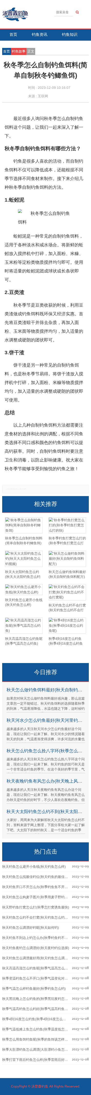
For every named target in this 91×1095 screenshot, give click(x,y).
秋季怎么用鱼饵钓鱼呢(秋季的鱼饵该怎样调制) (37, 1039)
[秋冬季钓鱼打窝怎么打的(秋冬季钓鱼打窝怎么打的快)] (67, 525)
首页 (13, 34)
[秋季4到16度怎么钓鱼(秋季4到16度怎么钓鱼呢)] (67, 626)
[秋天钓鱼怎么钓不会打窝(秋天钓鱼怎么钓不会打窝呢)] (67, 592)
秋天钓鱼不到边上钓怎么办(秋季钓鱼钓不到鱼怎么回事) (44, 938)
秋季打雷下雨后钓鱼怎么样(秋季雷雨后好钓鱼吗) (39, 1060)
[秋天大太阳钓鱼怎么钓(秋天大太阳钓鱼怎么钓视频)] (23, 559)
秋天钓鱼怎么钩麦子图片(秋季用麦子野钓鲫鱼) (37, 897)
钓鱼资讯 (39, 34)
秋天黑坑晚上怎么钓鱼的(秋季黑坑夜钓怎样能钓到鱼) (42, 999)
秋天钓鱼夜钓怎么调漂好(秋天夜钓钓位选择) (35, 948)
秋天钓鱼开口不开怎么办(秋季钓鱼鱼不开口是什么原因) (44, 887)
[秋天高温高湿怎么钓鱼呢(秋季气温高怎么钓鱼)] (23, 626)
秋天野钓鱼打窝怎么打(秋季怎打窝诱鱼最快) (35, 907)
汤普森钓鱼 (39, 1086)
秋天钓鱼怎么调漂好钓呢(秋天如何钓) (30, 927)
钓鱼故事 (18, 51)
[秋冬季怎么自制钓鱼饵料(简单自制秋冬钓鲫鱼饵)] (23, 525)
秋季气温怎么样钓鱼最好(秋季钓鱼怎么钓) (34, 988)
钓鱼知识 (69, 34)
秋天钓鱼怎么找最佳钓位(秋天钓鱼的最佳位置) (37, 877)
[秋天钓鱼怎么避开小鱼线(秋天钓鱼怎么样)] (23, 589)
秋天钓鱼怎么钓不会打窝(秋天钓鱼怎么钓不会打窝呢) (42, 917)
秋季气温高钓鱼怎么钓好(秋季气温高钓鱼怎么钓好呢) (42, 1009)
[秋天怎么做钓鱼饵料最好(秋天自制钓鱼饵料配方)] (67, 559)
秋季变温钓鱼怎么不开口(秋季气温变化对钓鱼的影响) (42, 978)
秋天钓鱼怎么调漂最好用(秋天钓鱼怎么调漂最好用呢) (42, 958)
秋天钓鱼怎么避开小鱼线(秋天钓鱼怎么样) (34, 866)
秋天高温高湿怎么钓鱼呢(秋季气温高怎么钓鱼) (37, 968)
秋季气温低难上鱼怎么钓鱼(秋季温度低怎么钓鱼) (39, 1029)
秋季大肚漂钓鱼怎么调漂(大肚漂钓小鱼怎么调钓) (39, 1049)
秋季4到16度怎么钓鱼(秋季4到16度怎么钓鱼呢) (38, 1019)
